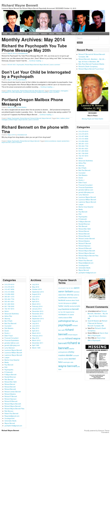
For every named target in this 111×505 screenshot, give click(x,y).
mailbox (62, 118)
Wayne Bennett (43, 64)
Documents (34, 34)
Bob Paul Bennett (84, 170)
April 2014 (35, 301)
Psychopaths (20, 64)
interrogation (64, 91)
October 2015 (37, 289)
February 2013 (37, 335)
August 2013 (36, 321)
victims (66, 359)
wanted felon (65, 141)
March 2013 (36, 333)
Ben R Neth (82, 168)
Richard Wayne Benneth (86, 251)
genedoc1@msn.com (85, 190)
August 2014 (36, 294)
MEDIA (51, 34)
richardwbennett (23, 53)
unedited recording (42, 92)
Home (5, 34)
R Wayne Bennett (84, 221)
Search (79, 38)
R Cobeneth (82, 219)
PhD (79, 214)
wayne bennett (22, 119)
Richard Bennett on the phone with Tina (35, 129)
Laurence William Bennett (87, 199)
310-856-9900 (83, 141)
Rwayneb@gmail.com (85, 263)
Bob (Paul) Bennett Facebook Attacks (91, 64)
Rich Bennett (82, 226)
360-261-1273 (83, 143)
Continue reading (36, 61)
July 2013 (35, 323)
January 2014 (37, 309)
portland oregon (13, 119)
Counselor (82, 173)
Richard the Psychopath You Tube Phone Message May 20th (34, 48)
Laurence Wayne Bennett (87, 197)
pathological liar (66, 320)
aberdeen (77, 292)
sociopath (76, 355)
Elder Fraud (82, 182)
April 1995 (35, 345)
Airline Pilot (82, 163)
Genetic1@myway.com (65, 303)
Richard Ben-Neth (84, 229)
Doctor (80, 178)
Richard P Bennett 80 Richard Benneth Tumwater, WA (97, 323)
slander (69, 355)
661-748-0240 (83, 153)
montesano (62, 314)
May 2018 (35, 287)
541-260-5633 (83, 151)
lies (62, 312)
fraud (77, 300)
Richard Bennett (25, 118)
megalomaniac (70, 312)
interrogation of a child (8, 92)
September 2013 (38, 318)
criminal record (72, 297)
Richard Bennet (83, 231)
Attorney (81, 165)
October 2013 (37, 316)
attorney (70, 294)
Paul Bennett (82, 212)
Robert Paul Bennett (85, 260)
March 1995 (36, 348)
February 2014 (37, 306)
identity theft (73, 306)
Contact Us (22, 34)
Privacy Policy (62, 34)
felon (58, 118)
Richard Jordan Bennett (86, 238)
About (12, 34)
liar (59, 312)
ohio (70, 317)
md (64, 312)
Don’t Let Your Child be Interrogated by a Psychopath (36, 74)
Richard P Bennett (84, 243)
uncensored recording (29, 92)
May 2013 (35, 328)
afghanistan (62, 295)
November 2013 (37, 314)
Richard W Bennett (35, 118)
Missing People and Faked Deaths (92, 119)
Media (9, 91)
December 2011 (37, 343)
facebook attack (70, 300)
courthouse (62, 297)
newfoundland (63, 317)
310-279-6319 (83, 131)
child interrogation (54, 91)
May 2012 (35, 338)
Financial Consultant (85, 185)
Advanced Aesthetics (85, 161)
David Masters (22, 80)
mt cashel (70, 314)
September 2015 (38, 292)
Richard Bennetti (84, 236)
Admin (80, 158)
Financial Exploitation (85, 187)
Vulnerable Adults (84, 268)
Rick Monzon (82, 258)
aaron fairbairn (65, 291)
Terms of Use (76, 34)
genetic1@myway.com (86, 192)
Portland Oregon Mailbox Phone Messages (32, 102)
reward (59, 141)
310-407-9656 (83, 136)
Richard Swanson (84, 246)
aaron (76, 287)
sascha (71, 348)
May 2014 (35, 299)
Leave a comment (54, 64)
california (76, 295)
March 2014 (36, 304)
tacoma (60, 359)
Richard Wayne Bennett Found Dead (91, 69)
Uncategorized (83, 265)
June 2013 (35, 326)
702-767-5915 (83, 156)
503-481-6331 (11, 64)
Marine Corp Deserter (85, 207)
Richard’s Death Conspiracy (88, 66)
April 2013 (35, 331)
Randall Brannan (84, 224)
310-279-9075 (83, 134)
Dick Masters (82, 175)
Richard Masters (84, 241)
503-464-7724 (83, 146)
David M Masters (93, 321)
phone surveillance (50, 141)
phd (76, 321)
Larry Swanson (83, 195)
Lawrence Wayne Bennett (87, 202)
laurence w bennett (70, 309)
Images (44, 34)
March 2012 (36, 340)
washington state (68, 362)
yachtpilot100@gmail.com (87, 273)
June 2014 (35, 296)
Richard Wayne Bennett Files (88, 255)
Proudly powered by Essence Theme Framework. (96, 431)
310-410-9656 (83, 139)
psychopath (18, 92)
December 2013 (37, 311)
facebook (61, 300)
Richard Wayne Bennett (20, 5)
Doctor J (81, 180)
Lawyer (80, 204)
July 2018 (35, 284)
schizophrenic (63, 352)
